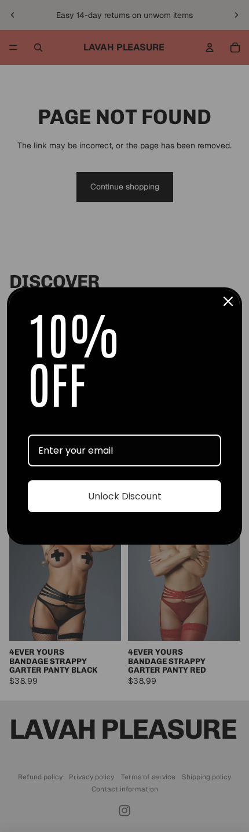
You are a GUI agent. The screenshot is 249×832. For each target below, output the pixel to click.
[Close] (228, 301)
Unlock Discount (125, 496)
